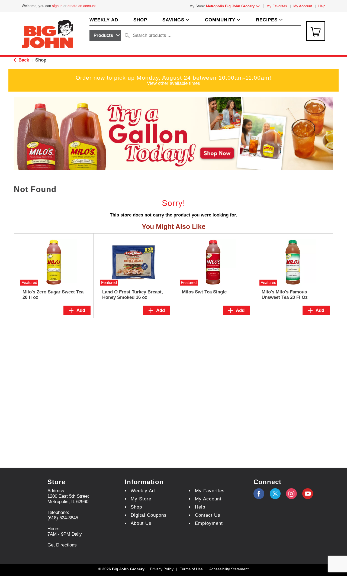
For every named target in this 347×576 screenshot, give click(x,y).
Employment (209, 523)
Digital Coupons (149, 515)
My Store (141, 498)
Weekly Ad (143, 490)
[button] (234, 6)
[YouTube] (291, 493)
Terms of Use (191, 569)
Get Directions (62, 545)
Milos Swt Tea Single (204, 292)
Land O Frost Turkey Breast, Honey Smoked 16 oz (132, 294)
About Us (141, 523)
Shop (40, 60)
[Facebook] (258, 493)
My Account (302, 6)
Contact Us (207, 515)
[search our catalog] (127, 35)
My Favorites (276, 6)
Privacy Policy (162, 569)
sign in (57, 6)
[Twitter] (275, 493)
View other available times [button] (173, 83)
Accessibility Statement (229, 569)
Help (321, 6)
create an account (82, 6)
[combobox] (105, 35)
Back (23, 60)
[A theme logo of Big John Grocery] (47, 33)
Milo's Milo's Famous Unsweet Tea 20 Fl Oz (285, 294)
